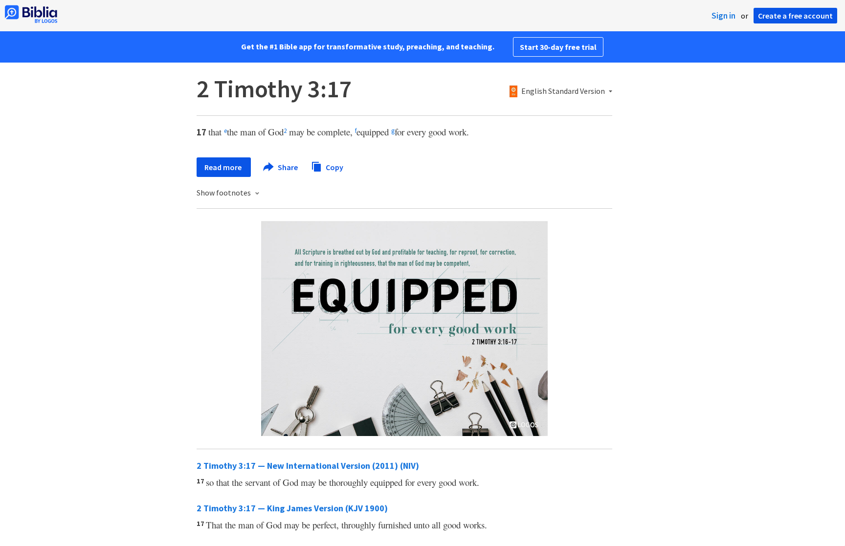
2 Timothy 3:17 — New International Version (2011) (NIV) (308, 465)
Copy (333, 166)
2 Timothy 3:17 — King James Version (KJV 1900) (292, 508)
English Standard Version (563, 91)
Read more (223, 167)
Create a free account (795, 16)
